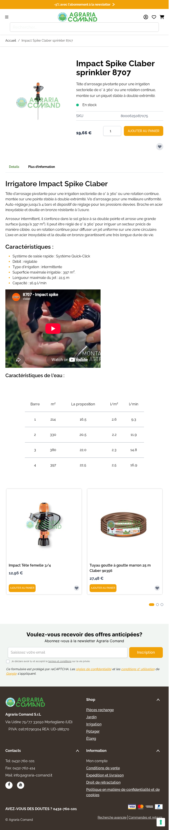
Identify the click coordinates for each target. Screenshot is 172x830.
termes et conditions (59, 661)
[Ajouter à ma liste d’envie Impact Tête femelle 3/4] (76, 588)
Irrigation (93, 724)
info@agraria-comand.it (33, 775)
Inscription (146, 652)
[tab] (151, 604)
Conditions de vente (103, 768)
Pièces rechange (100, 710)
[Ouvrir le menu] (6, 17)
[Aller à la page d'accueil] (78, 17)
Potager (93, 731)
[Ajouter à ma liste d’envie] (159, 146)
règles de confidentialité (93, 669)
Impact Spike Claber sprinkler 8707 (47, 40)
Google (11, 673)
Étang (91, 738)
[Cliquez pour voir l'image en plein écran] (38, 102)
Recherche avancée (112, 817)
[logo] (25, 702)
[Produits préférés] (154, 17)
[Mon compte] (146, 17)
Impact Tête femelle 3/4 (30, 565)
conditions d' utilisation (138, 669)
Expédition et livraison (105, 775)
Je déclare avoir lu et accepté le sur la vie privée (50, 661)
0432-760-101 (23, 761)
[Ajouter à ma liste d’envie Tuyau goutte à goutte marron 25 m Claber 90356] (157, 588)
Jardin (91, 717)
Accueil (10, 40)
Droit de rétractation (103, 782)
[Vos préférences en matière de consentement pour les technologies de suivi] (161, 822)
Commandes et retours (145, 817)
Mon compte (97, 761)
